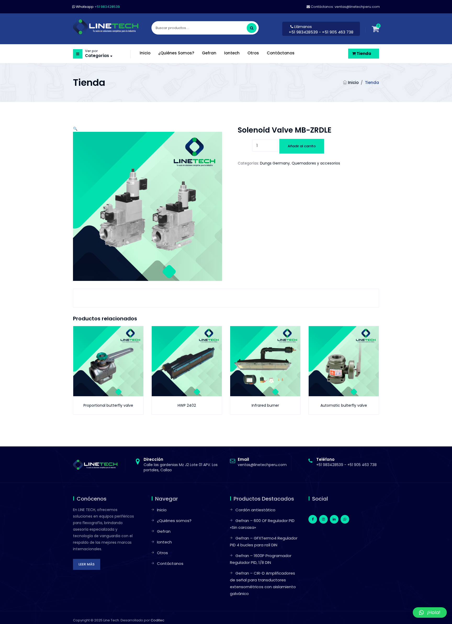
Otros (162, 552)
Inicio (353, 82)
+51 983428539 (304, 32)
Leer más (86, 564)
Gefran (164, 531)
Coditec (157, 620)
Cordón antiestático (255, 510)
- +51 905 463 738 (336, 32)
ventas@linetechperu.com (262, 462)
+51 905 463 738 (362, 464)
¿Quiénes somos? (174, 520)
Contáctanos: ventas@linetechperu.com (345, 6)
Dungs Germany (275, 163)
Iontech (164, 542)
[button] (75, 128)
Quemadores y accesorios (316, 163)
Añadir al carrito (302, 146)
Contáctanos (170, 563)
